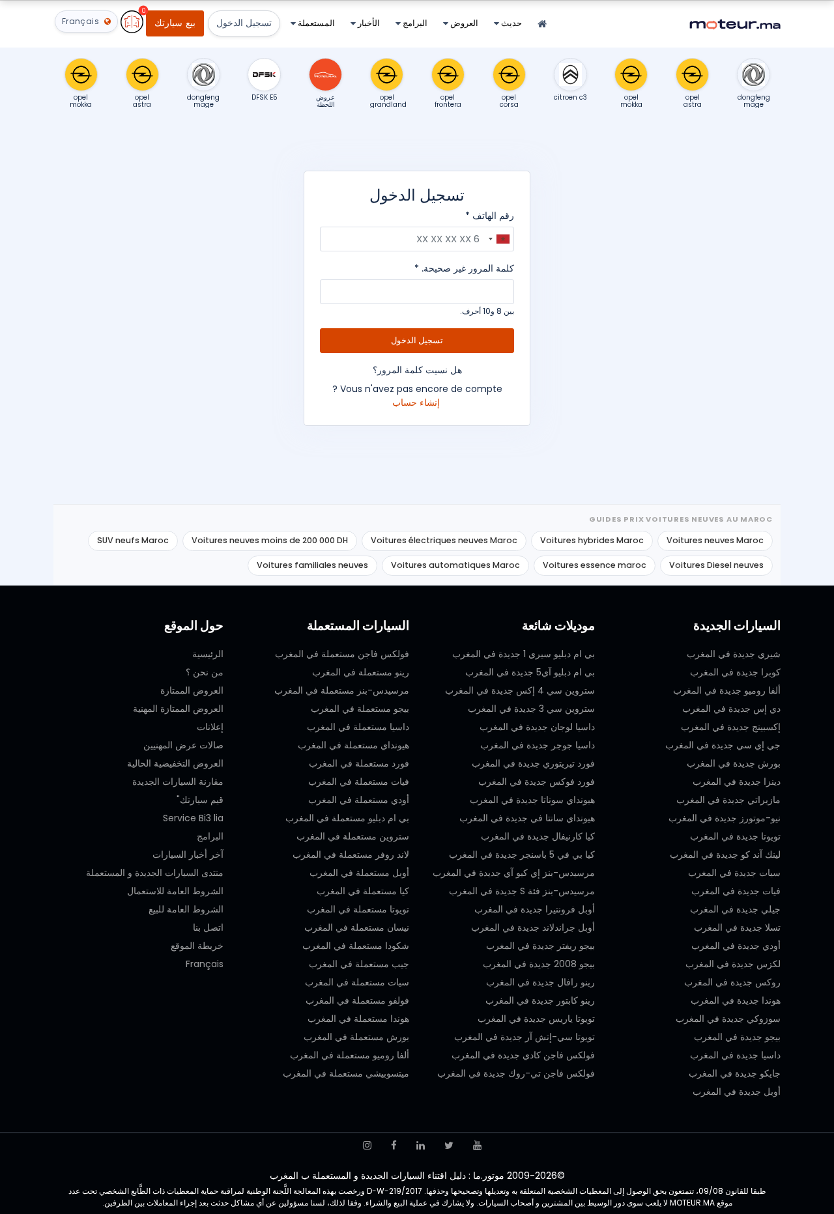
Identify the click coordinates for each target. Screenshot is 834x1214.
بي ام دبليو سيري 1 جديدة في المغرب (523, 653)
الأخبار (368, 23)
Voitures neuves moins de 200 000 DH (270, 540)
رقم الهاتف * (489, 215)
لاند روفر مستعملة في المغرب (351, 854)
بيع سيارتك (174, 22)
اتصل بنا (208, 927)
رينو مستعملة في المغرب (360, 672)
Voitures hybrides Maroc (592, 540)
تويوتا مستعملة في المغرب (358, 909)
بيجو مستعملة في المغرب (360, 708)
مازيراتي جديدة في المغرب (728, 799)
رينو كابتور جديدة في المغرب (540, 1000)
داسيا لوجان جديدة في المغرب (537, 726)
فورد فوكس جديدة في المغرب (536, 781)
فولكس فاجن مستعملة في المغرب (342, 653)
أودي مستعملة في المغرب (358, 799)
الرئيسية (207, 653)
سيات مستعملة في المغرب (357, 982)
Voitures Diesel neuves (716, 565)
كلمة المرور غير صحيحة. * (464, 268)
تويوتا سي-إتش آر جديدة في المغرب (524, 1036)
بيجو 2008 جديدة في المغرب (539, 963)
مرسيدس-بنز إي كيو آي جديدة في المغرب (514, 872)
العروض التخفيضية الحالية (175, 763)
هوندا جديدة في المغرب (736, 1000)
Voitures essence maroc (594, 565)
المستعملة (315, 23)
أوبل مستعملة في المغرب (359, 872)
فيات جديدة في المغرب (736, 890)
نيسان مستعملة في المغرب (356, 927)
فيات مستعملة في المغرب (358, 781)
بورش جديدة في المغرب (734, 763)
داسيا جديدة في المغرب (735, 1055)
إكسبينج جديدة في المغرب (731, 726)
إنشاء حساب (416, 402)
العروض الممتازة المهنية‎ (178, 708)
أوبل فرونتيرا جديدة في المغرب (534, 909)
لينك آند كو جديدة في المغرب (725, 854)
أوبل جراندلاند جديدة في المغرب (533, 927)
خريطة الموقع (197, 945)
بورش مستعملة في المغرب (356, 1036)
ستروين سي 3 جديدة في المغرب (531, 708)
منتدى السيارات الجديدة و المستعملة (154, 872)
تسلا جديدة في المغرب (737, 927)
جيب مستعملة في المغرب (359, 963)
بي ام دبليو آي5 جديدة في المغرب (530, 672)
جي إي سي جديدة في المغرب (723, 745)
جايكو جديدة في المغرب (735, 1073)
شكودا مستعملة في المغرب (355, 945)
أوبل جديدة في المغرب (737, 1091)
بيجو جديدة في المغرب (737, 1036)
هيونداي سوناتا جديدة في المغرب (532, 799)
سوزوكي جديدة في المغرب (728, 1018)
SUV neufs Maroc (133, 540)
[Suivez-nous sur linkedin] (420, 1145)
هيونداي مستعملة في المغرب (353, 745)
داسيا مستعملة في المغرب (358, 726)
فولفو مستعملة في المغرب (357, 1000)
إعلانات (210, 726)
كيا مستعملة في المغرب (363, 890)
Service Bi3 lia (193, 818)
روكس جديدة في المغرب (732, 982)
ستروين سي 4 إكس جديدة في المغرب (520, 690)
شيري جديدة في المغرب (734, 653)
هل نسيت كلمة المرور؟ (417, 369)
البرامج (414, 23)
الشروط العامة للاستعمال (175, 890)
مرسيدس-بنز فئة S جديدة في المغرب (522, 890)
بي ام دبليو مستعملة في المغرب (347, 818)
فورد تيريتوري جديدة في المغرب (533, 763)
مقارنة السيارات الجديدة (177, 781)
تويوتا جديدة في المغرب (735, 836)
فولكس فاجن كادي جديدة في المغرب (523, 1055)
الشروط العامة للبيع (186, 909)
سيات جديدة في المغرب (734, 872)
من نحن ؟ (204, 672)
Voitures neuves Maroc (715, 540)
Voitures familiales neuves (312, 565)
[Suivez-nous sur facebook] (394, 1145)
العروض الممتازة (191, 690)
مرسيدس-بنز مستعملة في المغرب (341, 690)
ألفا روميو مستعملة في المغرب (349, 1055)
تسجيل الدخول (244, 22)
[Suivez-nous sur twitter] (448, 1145)
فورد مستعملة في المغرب (359, 763)
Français (204, 963)
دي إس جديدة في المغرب (731, 708)
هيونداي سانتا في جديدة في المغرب (527, 818)
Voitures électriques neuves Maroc (444, 540)
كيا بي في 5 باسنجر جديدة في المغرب (522, 854)
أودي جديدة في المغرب (736, 945)
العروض (463, 23)
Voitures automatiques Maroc (455, 565)
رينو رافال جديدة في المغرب (540, 982)
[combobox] (498, 239)
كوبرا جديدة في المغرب (735, 672)
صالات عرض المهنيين (183, 745)
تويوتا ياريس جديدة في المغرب (536, 1018)
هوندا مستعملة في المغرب (358, 1018)
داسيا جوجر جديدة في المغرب (537, 745)
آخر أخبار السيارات (187, 854)
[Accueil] (542, 24)
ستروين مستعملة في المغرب (352, 836)
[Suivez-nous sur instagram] (367, 1145)
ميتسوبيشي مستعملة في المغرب (346, 1073)
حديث (510, 23)
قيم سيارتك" (200, 799)
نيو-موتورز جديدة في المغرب (725, 818)
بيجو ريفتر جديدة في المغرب (540, 945)
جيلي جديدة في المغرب (735, 909)
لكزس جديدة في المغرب (733, 963)
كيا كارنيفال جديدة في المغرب (538, 836)
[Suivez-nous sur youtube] (477, 1145)
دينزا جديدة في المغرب (737, 781)
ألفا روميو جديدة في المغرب (727, 690)
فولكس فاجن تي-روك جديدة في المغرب (516, 1073)
